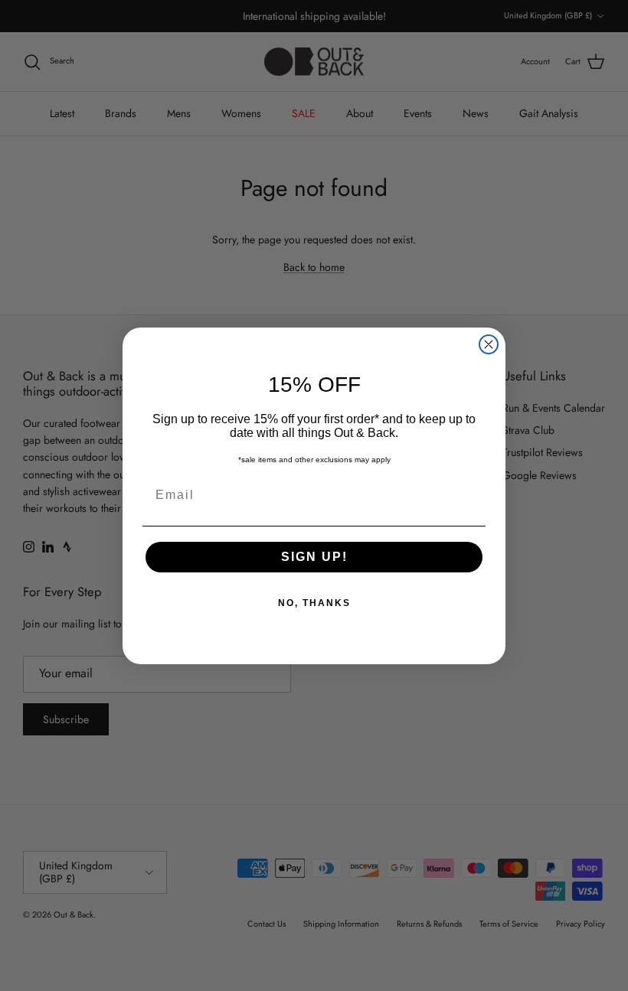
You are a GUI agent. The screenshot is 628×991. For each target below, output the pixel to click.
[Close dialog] (488, 344)
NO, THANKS (314, 603)
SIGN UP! (314, 556)
